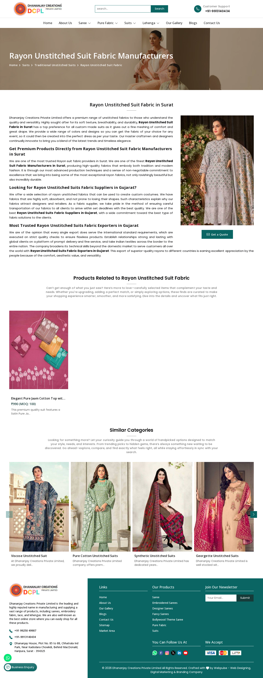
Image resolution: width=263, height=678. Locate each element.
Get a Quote (219, 234)
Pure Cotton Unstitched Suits (95, 556)
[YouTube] (185, 652)
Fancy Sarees (160, 614)
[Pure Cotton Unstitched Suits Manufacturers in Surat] (101, 507)
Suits (128, 23)
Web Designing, (240, 668)
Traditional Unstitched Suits (55, 65)
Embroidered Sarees (165, 603)
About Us (65, 23)
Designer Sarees (162, 608)
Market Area (107, 631)
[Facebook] (160, 652)
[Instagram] (167, 652)
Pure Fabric (105, 23)
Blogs (193, 23)
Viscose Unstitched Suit (29, 556)
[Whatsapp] (154, 652)
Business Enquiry (22, 667)
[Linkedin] (179, 652)
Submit (245, 598)
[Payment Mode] (223, 652)
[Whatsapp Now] (8, 658)
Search (159, 9)
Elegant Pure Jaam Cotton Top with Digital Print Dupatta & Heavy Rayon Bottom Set (38, 398)
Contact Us (212, 23)
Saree (83, 23)
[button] (253, 514)
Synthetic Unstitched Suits (154, 556)
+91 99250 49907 (25, 630)
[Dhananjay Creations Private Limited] (37, 9)
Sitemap (104, 625)
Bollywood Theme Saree (167, 619)
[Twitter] (173, 652)
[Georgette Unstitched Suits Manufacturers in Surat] (224, 507)
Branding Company (190, 672)
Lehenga (149, 23)
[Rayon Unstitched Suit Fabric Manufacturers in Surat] (217, 170)
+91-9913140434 (217, 11)
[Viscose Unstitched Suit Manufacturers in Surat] (39, 507)
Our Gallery (174, 23)
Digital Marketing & (163, 672)
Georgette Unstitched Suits (217, 556)
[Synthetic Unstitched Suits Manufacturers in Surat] (162, 507)
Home (47, 23)
